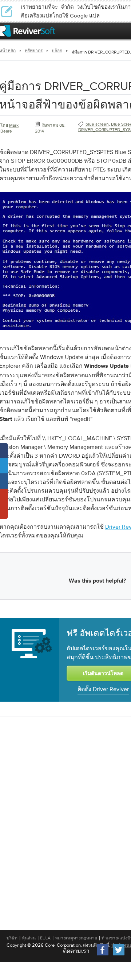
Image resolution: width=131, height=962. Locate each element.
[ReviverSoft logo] (27, 31)
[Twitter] (118, 954)
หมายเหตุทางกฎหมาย (76, 938)
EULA (45, 938)
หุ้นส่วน (29, 938)
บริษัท (12, 938)
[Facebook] (103, 954)
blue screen (97, 124)
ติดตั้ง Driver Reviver (103, 689)
